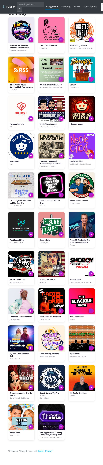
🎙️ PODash (8, 6)
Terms (41, 451)
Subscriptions (90, 6)
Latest (77, 6)
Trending (65, 6)
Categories (51, 6)
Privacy (48, 451)
